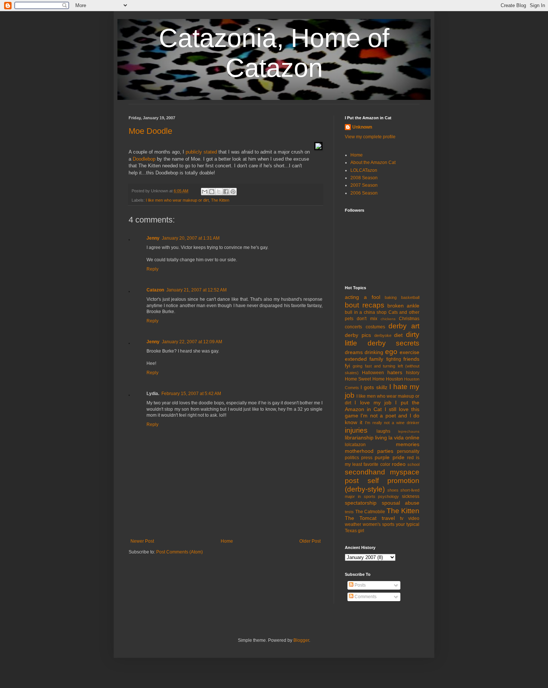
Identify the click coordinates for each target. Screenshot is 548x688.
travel (388, 518)
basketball (410, 297)
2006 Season (364, 193)
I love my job (373, 402)
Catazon (155, 290)
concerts (353, 326)
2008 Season (364, 177)
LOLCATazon (363, 170)
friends (411, 359)
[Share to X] (219, 191)
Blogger (301, 640)
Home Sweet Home (365, 379)
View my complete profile (370, 136)
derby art (403, 326)
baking (391, 297)
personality (408, 451)
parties (385, 451)
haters (394, 372)
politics (352, 457)
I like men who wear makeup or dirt (177, 200)
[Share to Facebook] (226, 191)
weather (353, 524)
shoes (393, 490)
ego (391, 352)
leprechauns (408, 431)
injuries (356, 430)
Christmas (409, 318)
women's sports (378, 524)
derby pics (358, 335)
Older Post (310, 541)
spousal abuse (401, 503)
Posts (359, 585)
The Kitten (220, 200)
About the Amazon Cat (373, 162)
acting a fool (362, 297)
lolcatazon (355, 444)
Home (227, 541)
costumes (375, 326)
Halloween (373, 372)
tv (401, 518)
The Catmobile (370, 511)
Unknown (362, 127)
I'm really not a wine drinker (392, 422)
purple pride (389, 457)
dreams (354, 352)
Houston (394, 379)
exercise (409, 352)
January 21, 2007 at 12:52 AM (196, 290)
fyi (347, 366)
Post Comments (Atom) (179, 552)
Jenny (153, 238)
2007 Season (364, 185)
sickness (410, 496)
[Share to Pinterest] (233, 191)
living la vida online (397, 438)
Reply (152, 269)
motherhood (359, 451)
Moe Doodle (150, 131)
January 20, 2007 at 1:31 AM (191, 238)
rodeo (399, 464)
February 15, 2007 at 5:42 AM (191, 393)
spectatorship (361, 503)
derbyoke (382, 335)
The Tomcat (361, 518)
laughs (383, 431)
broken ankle (403, 306)
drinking (374, 352)
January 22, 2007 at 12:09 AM (192, 341)
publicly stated (201, 152)
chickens (388, 319)
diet (398, 335)
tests (349, 511)
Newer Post (142, 541)
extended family (364, 359)
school (413, 464)
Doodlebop (144, 159)
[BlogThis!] (211, 191)
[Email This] (204, 191)
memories (407, 444)
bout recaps (364, 305)
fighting (393, 359)
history (412, 372)
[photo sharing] (318, 148)
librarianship (359, 438)
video (413, 518)
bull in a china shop (366, 312)
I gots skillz (373, 387)
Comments (365, 596)
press (366, 457)
